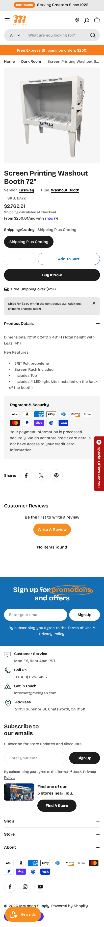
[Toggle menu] (7, 20)
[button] (99, 463)
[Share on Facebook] (26, 475)
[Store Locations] (77, 20)
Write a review (52, 529)
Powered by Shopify (69, 906)
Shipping (11, 212)
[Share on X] (41, 475)
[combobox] (52, 35)
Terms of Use (80, 628)
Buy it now (52, 275)
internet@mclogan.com (35, 693)
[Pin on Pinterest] (56, 475)
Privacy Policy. (52, 634)
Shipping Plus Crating (28, 241)
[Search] (93, 35)
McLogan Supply (34, 906)
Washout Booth (65, 190)
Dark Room (31, 61)
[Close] (94, 303)
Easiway (26, 190)
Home (9, 61)
